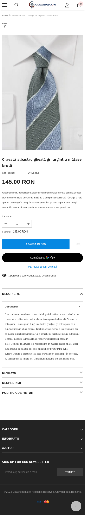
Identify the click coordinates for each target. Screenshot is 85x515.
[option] (42, 92)
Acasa (5, 15)
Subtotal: (7, 232)
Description (11, 306)
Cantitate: (7, 216)
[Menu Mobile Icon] (4, 5)
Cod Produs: (8, 173)
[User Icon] (67, 5)
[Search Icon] (16, 5)
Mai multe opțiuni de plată (42, 266)
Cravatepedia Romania (68, 491)
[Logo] (42, 5)
